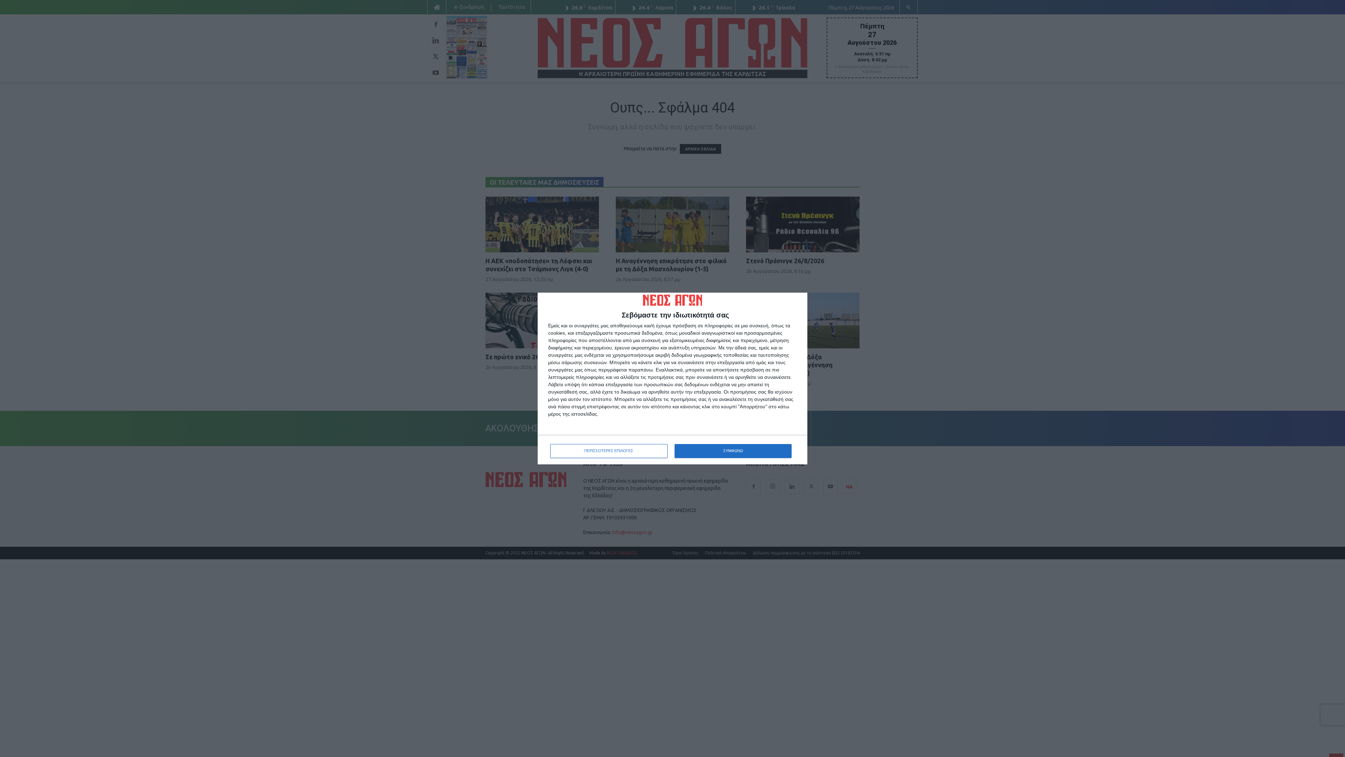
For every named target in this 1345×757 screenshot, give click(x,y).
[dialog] (672, 378)
